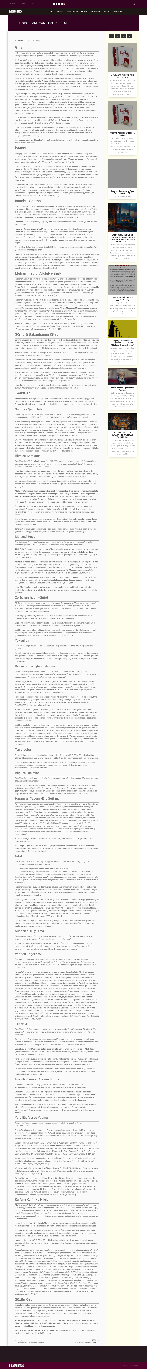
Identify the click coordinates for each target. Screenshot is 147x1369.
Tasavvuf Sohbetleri (72, 11)
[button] (134, 4)
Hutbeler (51, 11)
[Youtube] (56, 4)
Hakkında (22, 3)
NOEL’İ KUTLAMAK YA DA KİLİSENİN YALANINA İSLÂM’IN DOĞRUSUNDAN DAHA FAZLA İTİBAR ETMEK (122, 238)
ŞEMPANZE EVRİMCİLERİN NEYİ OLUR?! (122, 76)
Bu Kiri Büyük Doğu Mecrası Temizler (122, 389)
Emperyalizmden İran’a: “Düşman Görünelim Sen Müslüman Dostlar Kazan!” (122, 343)
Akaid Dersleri (95, 11)
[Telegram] (62, 4)
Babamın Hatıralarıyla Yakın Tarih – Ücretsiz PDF (122, 192)
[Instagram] (64, 4)
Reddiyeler (60, 11)
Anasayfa (12, 3)
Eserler (32, 3)
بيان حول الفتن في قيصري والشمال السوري (122, 298)
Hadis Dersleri (117, 11)
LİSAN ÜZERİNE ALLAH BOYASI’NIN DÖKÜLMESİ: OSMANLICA (122, 435)
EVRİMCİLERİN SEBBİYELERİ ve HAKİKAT (122, 134)
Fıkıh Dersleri (85, 11)
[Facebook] (54, 4)
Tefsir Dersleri (106, 11)
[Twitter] (59, 4)
